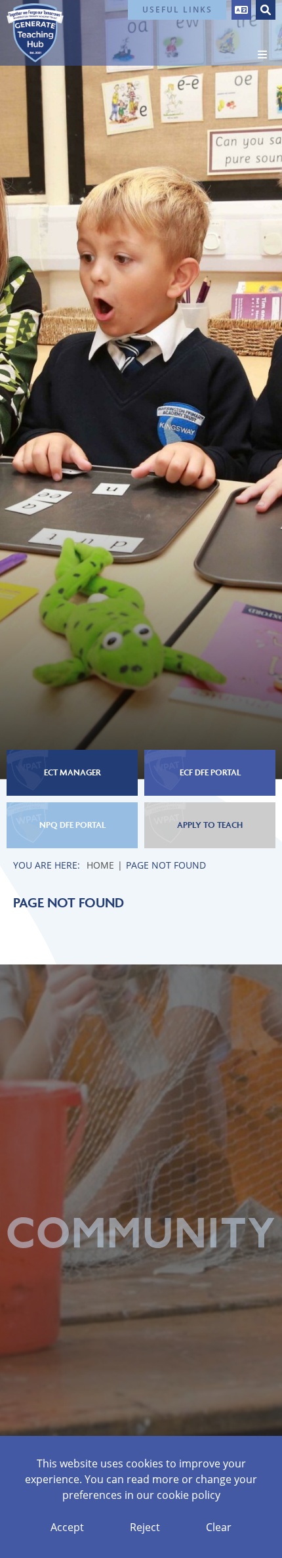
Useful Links (177, 9)
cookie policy (188, 1495)
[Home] (35, 32)
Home (100, 865)
